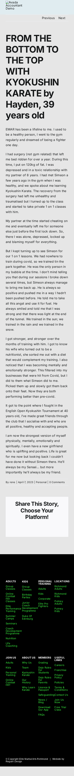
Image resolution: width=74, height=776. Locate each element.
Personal (41, 482)
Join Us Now (59, 701)
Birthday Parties (27, 596)
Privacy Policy (58, 676)
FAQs (41, 714)
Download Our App (44, 708)
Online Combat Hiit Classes (10, 597)
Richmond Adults (60, 587)
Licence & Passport (44, 688)
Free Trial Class (60, 708)
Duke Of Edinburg (27, 617)
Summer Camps (11, 617)
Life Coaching (11, 644)
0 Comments (57, 482)
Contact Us (61, 694)
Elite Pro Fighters (43, 605)
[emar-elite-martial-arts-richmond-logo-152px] (12, 561)
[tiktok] (38, 563)
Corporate (44, 598)
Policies (59, 682)
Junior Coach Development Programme (30, 606)
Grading (43, 662)
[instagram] (45, 563)
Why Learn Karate (28, 688)
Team (25, 667)
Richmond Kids (60, 595)
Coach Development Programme (14, 631)
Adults (42, 588)
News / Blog (42, 701)
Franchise (60, 669)
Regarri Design (14, 761)
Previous (48, 18)
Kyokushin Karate (28, 673)
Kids (41, 593)
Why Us (26, 662)
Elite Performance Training (13, 609)
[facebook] (59, 563)
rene (12, 482)
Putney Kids (58, 610)
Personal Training (11, 673)
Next (61, 18)
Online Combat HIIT (10, 682)
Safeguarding (46, 694)
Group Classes (10, 587)
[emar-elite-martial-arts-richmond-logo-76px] (15, 2)
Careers (59, 665)
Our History (26, 681)
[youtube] (52, 563)
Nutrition (11, 638)
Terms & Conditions (61, 688)
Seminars (11, 623)
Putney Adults (58, 602)
